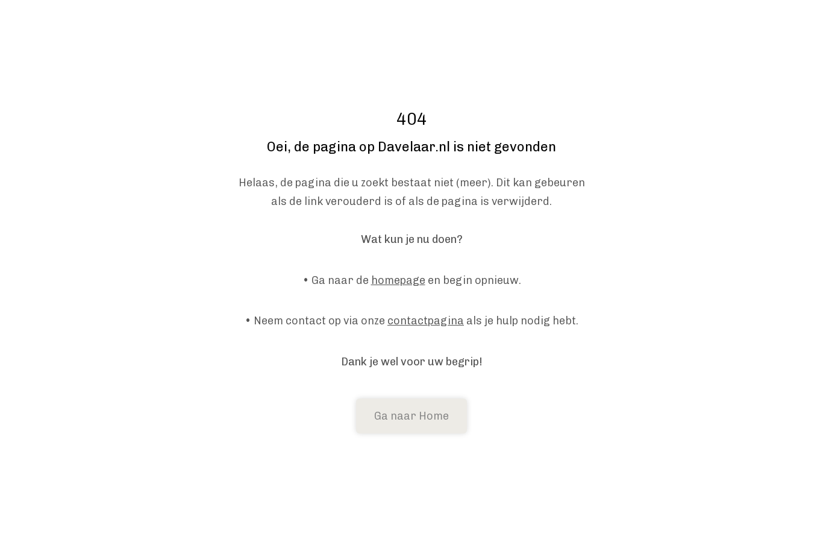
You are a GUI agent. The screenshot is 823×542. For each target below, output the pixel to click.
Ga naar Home (411, 416)
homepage (398, 280)
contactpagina (425, 320)
